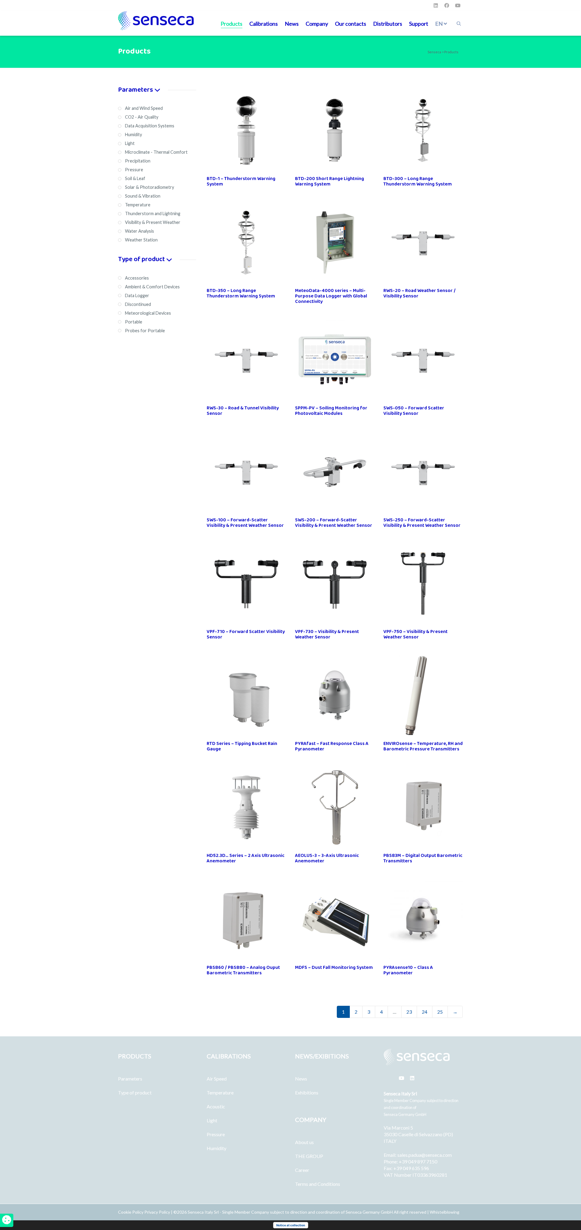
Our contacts (350, 23)
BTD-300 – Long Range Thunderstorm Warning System (417, 181)
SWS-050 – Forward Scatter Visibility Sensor (413, 410)
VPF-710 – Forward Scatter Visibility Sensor (246, 634)
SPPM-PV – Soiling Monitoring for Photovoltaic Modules (331, 410)
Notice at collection (290, 1225)
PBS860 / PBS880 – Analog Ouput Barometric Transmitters (243, 970)
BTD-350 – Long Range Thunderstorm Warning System (241, 293)
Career (302, 1170)
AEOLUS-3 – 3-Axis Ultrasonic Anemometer (327, 858)
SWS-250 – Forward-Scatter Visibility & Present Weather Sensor (422, 522)
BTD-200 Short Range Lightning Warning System (329, 181)
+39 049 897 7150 (418, 1161)
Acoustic (216, 1106)
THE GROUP (309, 1156)
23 (409, 1012)
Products (231, 23)
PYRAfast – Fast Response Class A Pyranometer (332, 746)
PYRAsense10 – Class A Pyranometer (408, 970)
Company (317, 23)
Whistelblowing (444, 1212)
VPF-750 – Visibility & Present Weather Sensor (415, 634)
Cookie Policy (131, 1212)
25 (440, 1012)
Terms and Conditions (317, 1184)
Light (212, 1120)
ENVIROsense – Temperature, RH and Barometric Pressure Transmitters (423, 746)
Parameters (130, 1078)
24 (424, 1012)
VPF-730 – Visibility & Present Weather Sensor (327, 634)
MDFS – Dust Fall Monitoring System (334, 967)
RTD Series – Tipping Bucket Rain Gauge (242, 746)
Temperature (220, 1092)
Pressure (216, 1134)
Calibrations (263, 23)
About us (304, 1142)
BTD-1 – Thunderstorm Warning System (241, 181)
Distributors (387, 23)
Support (418, 23)
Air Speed (217, 1078)
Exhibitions (306, 1092)
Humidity (216, 1148)
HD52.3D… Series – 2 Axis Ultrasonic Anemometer (245, 858)
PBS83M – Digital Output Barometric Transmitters (422, 858)
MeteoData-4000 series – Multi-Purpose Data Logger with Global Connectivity (331, 296)
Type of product (135, 1092)
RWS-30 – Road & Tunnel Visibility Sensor (243, 410)
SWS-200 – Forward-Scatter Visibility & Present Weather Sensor (333, 522)
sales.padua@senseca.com (424, 1155)
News (292, 23)
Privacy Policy (157, 1212)
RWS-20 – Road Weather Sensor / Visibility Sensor (419, 293)
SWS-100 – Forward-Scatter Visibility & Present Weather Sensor (245, 522)
